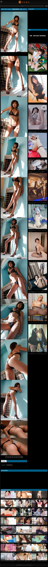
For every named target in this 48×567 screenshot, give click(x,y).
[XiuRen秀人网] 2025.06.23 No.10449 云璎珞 (8, 498)
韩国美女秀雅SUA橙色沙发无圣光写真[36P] (8, 516)
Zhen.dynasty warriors (36, 525)
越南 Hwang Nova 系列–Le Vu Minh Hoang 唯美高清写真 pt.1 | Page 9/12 (37, 203)
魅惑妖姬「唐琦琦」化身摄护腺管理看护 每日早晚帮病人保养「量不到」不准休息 (39, 507)
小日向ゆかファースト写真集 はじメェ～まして (24, 560)
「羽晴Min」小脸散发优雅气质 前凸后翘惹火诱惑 (24, 543)
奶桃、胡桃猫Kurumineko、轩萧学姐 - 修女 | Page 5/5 (37, 353)
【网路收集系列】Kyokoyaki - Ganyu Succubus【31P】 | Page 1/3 (37, 231)
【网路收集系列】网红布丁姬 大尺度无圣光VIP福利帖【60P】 (39, 534)
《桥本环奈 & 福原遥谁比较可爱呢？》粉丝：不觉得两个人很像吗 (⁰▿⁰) (24, 525)
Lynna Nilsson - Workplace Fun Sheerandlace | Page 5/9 (37, 323)
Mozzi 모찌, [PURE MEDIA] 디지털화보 (8, 560)
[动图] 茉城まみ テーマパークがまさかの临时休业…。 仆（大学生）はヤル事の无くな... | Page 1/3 (37, 172)
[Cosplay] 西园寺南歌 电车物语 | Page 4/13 (35, 43)
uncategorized (9, 465)
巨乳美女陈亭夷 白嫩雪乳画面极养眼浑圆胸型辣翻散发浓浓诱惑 (24, 507)
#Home (22, 6)
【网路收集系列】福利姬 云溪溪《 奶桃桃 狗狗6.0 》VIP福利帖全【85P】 (8, 552)
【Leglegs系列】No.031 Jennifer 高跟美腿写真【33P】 (24, 552)
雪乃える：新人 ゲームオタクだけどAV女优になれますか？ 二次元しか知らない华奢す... (24, 498)
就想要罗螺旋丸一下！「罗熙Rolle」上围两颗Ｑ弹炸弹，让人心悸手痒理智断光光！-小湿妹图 (39, 516)
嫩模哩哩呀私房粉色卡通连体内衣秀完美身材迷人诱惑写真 (24, 534)
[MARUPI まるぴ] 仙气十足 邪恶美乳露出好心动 (39, 552)
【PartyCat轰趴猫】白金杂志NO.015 (38, 543)
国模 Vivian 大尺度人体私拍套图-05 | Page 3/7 (36, 261)
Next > (21, 457)
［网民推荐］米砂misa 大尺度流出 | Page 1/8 (36, 159)
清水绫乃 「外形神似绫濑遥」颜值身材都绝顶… (39, 498)
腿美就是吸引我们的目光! (5, 534)
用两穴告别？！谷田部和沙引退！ (22, 516)
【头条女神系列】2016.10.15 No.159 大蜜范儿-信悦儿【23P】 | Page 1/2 (37, 292)
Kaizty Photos (24, 2)
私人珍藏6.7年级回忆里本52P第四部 (7, 543)
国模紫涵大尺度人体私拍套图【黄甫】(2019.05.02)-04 (8, 525)
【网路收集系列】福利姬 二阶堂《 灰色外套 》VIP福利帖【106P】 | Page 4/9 (37, 132)
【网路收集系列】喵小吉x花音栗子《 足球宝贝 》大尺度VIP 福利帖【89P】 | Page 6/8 (37, 74)
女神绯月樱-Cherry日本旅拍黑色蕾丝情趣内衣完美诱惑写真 (8, 507)
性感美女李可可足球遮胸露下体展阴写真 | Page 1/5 (37, 104)
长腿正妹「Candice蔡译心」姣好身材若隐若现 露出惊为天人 (39, 560)
